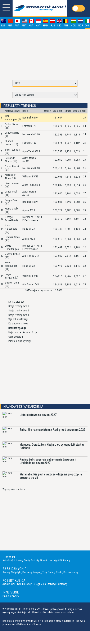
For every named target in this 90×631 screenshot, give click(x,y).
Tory (44, 572)
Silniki (59, 572)
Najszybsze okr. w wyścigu (22, 332)
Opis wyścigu (15, 336)
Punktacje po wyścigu (20, 341)
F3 (7, 595)
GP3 (17, 595)
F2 (4, 595)
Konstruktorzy (70, 572)
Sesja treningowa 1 (18, 306)
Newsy (19, 560)
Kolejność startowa (18, 323)
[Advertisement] (45, 53)
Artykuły (35, 560)
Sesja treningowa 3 (18, 315)
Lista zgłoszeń (16, 301)
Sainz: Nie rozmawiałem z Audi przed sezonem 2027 (52, 429)
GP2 (12, 595)
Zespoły (37, 572)
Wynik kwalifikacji (18, 319)
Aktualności (9, 560)
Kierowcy (27, 572)
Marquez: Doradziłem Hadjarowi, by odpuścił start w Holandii (52, 446)
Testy (27, 560)
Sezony (6, 572)
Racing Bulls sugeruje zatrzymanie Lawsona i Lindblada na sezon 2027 (48, 461)
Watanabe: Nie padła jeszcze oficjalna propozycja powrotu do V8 (51, 476)
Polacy (66, 560)
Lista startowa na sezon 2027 (38, 414)
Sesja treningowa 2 (18, 310)
